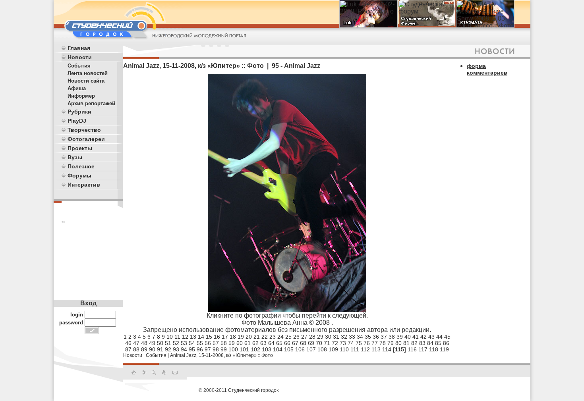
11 (177, 337)
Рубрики (79, 111)
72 (335, 343)
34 (360, 337)
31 (336, 337)
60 (239, 343)
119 (444, 349)
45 (447, 337)
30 (328, 337)
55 (200, 343)
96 (200, 349)
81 (406, 343)
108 (322, 349)
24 (280, 337)
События (79, 66)
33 (352, 337)
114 (386, 349)
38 (392, 337)
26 (296, 337)
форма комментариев (487, 69)
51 (168, 343)
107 (311, 349)
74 (351, 343)
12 (185, 337)
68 (303, 343)
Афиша (77, 88)
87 (128, 349)
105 (289, 349)
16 (217, 337)
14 (201, 337)
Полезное (81, 166)
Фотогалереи (86, 139)
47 (136, 343)
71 (327, 343)
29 (320, 337)
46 (128, 343)
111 (354, 349)
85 (438, 343)
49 (152, 343)
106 (300, 349)
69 (311, 343)
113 (376, 349)
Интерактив (84, 184)
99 (223, 349)
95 (192, 349)
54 (192, 343)
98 (216, 349)
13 (193, 337)
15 (209, 337)
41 (415, 337)
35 (368, 337)
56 (208, 343)
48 (144, 343)
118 (433, 349)
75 (359, 343)
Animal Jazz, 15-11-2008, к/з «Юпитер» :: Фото (221, 355)
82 (414, 343)
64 (271, 343)
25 (288, 337)
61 (247, 343)
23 (272, 337)
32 (344, 337)
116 (412, 349)
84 (430, 343)
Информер (81, 96)
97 (208, 349)
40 (407, 337)
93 (176, 349)
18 (233, 337)
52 (176, 343)
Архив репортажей (91, 103)
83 (422, 343)
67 (295, 343)
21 (256, 337)
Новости (80, 57)
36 (376, 337)
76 (367, 343)
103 (266, 349)
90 (152, 349)
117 (422, 349)
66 (287, 343)
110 (344, 349)
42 (423, 337)
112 (365, 349)
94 (184, 349)
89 (144, 349)
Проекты (80, 148)
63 (263, 343)
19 (241, 337)
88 (136, 349)
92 (168, 349)
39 (399, 337)
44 (439, 337)
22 (264, 337)
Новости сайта (86, 81)
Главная (79, 48)
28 (312, 337)
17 (225, 337)
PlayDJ (77, 121)
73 (343, 343)
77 (374, 343)
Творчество (84, 130)
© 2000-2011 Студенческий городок (238, 390)
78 (382, 343)
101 (244, 349)
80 (398, 343)
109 (333, 349)
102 (255, 349)
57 (216, 343)
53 (184, 343)
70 (319, 343)
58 (223, 343)
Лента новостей (88, 73)
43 (431, 337)
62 (255, 343)
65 (279, 343)
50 (160, 343)
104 (277, 349)
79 (390, 343)
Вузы (75, 157)
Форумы (79, 175)
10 (169, 337)
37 (384, 337)
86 (446, 343)
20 (249, 337)
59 (231, 343)
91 (160, 349)
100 (233, 349)
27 (304, 337)
